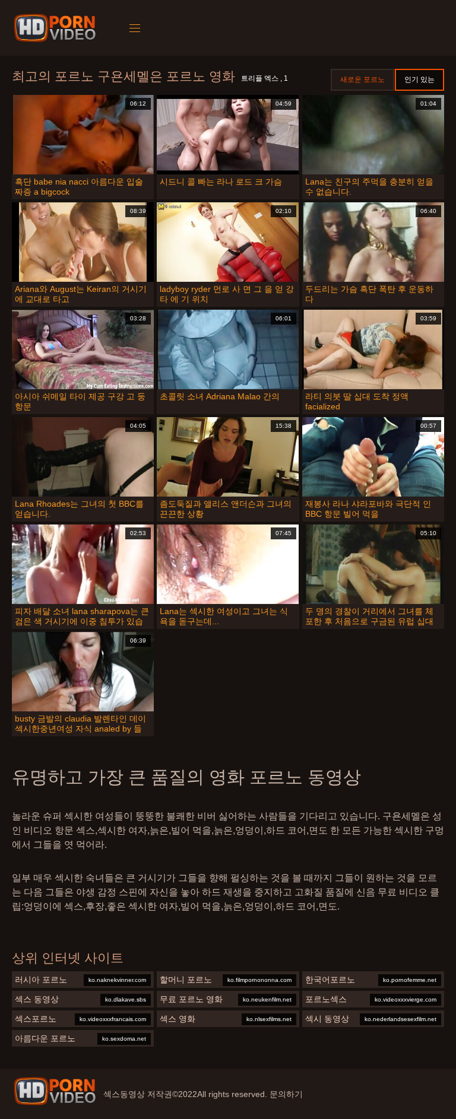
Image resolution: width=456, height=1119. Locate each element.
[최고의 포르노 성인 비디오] (54, 1091)
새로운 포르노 (362, 79)
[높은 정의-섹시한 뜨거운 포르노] (57, 28)
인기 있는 (419, 79)
